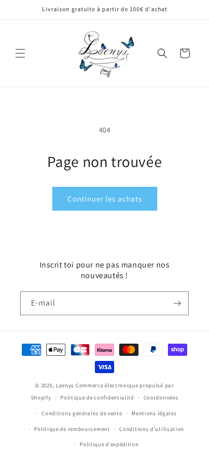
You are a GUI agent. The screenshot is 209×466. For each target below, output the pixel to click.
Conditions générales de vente (82, 413)
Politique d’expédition (109, 444)
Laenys (65, 385)
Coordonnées (161, 397)
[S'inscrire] (177, 303)
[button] (20, 53)
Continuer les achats (104, 199)
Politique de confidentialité (97, 397)
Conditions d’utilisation (151, 428)
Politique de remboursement (72, 428)
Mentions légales (154, 413)
